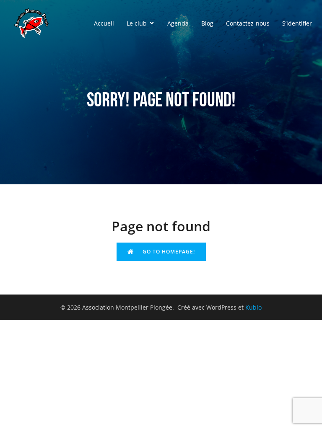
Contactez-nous (248, 23)
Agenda (178, 23)
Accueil (104, 23)
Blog (207, 23)
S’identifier (297, 23)
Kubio (253, 307)
